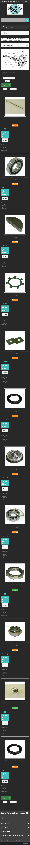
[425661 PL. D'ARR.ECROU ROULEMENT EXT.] (15, 340)
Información (8, 45)
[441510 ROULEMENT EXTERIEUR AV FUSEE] (15, 514)
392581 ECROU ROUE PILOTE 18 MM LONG (15, 702)
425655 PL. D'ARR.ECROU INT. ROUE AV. (15, 294)
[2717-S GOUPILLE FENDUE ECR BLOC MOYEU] (15, 106)
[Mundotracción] (15, 9)
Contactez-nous (11, 1)
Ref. (13, 121)
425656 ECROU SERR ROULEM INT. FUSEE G (15, 584)
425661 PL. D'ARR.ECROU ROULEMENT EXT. (15, 352)
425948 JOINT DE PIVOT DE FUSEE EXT (15, 410)
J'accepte (25, 843)
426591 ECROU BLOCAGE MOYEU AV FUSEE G (15, 643)
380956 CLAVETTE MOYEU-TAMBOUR (15, 235)
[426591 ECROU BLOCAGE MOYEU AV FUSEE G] (15, 631)
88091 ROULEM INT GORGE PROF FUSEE (15, 177)
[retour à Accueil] (2, 39)
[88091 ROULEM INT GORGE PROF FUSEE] (15, 166)
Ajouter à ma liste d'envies (4, 146)
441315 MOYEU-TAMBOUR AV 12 (15, 468)
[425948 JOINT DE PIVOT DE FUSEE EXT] (15, 398)
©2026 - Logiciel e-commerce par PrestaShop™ (11, 840)
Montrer (3, 81)
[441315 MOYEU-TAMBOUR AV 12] (15, 456)
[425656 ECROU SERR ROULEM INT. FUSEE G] (15, 572)
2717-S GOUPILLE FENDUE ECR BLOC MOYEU (15, 118)
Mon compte (5, 831)
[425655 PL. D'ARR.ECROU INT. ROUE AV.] (15, 282)
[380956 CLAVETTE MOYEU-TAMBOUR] (15, 224)
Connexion (4, 1)
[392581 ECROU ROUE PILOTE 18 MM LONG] (15, 691)
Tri (1, 78)
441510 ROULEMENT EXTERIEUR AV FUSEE (15, 526)
